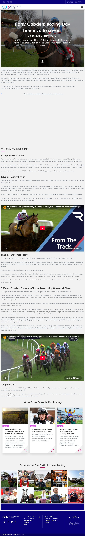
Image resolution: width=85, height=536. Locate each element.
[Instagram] (7, 2)
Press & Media (28, 520)
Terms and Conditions (51, 518)
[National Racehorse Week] (78, 2)
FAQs (25, 524)
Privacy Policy (49, 517)
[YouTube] (11, 2)
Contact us (27, 522)
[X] (4, 2)
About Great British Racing (32, 517)
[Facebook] (15, 2)
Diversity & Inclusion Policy (51, 521)
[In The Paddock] (70, 2)
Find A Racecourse (29, 518)
